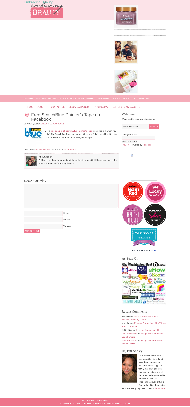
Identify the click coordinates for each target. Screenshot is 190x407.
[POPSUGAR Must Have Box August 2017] (126, 93)
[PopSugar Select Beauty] (155, 225)
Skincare (40, 98)
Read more (160, 388)
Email (66, 219)
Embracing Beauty (38, 2)
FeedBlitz (147, 145)
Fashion (90, 98)
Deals (116, 98)
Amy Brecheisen (129, 333)
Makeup (28, 98)
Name (66, 213)
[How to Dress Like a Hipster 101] (126, 63)
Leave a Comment (57, 124)
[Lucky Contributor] (155, 202)
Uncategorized (42, 150)
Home (30, 107)
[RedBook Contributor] (133, 202)
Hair (65, 98)
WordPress (114, 403)
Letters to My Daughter (127, 107)
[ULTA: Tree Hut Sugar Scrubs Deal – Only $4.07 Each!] (126, 27)
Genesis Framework (93, 403)
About (40, 107)
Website (67, 226)
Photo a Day (101, 107)
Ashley (44, 124)
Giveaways (103, 98)
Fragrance (54, 98)
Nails (73, 98)
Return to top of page (95, 400)
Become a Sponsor (79, 107)
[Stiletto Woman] (144, 247)
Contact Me (58, 107)
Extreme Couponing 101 (147, 330)
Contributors (141, 98)
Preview (125, 145)
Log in (126, 403)
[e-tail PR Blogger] (133, 225)
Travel (127, 98)
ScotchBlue (70, 150)
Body (81, 98)
